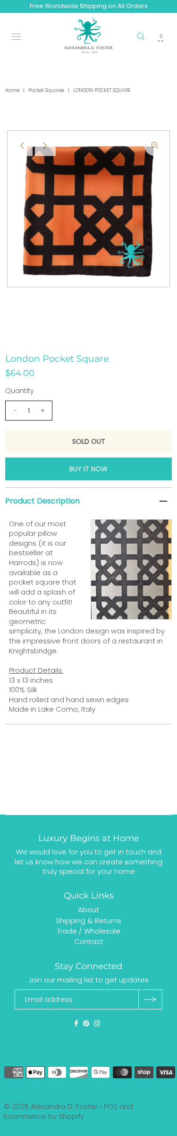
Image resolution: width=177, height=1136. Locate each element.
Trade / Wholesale (88, 931)
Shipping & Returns (88, 920)
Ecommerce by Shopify (44, 1116)
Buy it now (88, 469)
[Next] (45, 145)
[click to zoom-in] (154, 145)
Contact (88, 941)
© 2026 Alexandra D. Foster (51, 1106)
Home (12, 90)
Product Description (42, 500)
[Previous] (22, 145)
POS (111, 1106)
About (88, 910)
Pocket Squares (46, 90)
